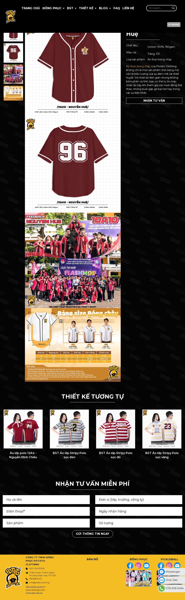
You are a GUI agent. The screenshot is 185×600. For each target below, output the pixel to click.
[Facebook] (130, 565)
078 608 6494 (35, 578)
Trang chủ (30, 8)
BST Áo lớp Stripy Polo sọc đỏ (115, 455)
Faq (116, 8)
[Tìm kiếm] (173, 8)
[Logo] (10, 16)
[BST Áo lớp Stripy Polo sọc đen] (69, 429)
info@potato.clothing (39, 582)
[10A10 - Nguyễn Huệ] (13, 53)
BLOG (104, 8)
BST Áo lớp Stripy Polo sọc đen (69, 455)
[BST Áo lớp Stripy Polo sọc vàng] (161, 429)
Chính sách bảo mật (35, 589)
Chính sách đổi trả (34, 593)
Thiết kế (86, 8)
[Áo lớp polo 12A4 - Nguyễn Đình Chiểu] (23, 429)
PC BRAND (173, 24)
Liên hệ (128, 8)
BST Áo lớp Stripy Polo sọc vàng (162, 455)
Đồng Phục (52, 8)
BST (70, 8)
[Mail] (146, 565)
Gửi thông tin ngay (92, 533)
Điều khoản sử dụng (35, 586)
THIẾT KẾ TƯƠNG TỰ (92, 396)
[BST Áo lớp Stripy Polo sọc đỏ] (115, 429)
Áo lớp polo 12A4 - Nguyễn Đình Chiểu (23, 455)
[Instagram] (138, 565)
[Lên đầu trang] (181, 595)
